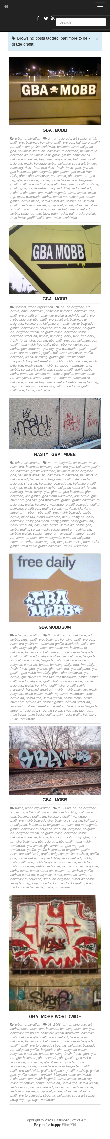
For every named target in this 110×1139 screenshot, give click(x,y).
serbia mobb (30, 201)
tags (46, 213)
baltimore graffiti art (24, 315)
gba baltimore (20, 171)
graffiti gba (18, 188)
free (36, 167)
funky (69, 167)
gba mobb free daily (35, 344)
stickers (20, 307)
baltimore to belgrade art (43, 323)
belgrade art (62, 159)
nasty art (78, 516)
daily (28, 167)
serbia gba (76, 196)
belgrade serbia (45, 163)
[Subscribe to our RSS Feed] (52, 20)
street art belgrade (61, 209)
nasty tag (41, 525)
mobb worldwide (28, 196)
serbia (46, 196)
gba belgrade (41, 171)
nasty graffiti (60, 521)
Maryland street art (77, 188)
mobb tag (51, 365)
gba (78, 167)
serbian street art (33, 205)
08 (59, 808)
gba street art (77, 175)
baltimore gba (64, 142)
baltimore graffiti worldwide (35, 146)
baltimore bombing (39, 142)
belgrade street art (71, 163)
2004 (57, 635)
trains (57, 217)
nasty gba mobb (37, 521)
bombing (16, 167)
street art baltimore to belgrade (38, 537)
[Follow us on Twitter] (45, 20)
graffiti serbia (37, 188)
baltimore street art (31, 150)
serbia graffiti (63, 369)
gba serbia (58, 175)
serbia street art (52, 201)
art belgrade (62, 138)
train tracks (59, 213)
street (69, 205)
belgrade (45, 159)
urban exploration (27, 138)
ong (88, 365)
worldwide (70, 217)
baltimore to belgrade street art (43, 328)
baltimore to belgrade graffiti (50, 155)
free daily (47, 167)
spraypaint (55, 205)
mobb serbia (77, 192)
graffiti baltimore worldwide (29, 184)
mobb (14, 192)
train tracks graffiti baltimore (30, 217)
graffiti (44, 180)
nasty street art (21, 525)
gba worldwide (27, 180)
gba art (88, 167)
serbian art (73, 201)
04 (49, 635)
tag (38, 213)
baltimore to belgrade (62, 150)
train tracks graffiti (82, 213)
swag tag (27, 213)
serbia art (60, 196)
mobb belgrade (55, 192)
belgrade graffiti (84, 159)
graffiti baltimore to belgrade (71, 180)
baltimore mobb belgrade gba (31, 820)
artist (92, 138)
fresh (60, 167)
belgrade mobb (21, 163)
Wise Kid (69, 1125)
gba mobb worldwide (34, 175)
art (50, 138)
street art (81, 205)
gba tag (48, 348)
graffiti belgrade (62, 184)
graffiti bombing (87, 184)
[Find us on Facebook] (38, 20)
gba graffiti (61, 171)
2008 (67, 808)
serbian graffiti (63, 373)
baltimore (17, 142)
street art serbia (65, 382)
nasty (66, 516)
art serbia (80, 138)
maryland (55, 188)
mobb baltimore (31, 192)
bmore (91, 163)
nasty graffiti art (82, 521)
